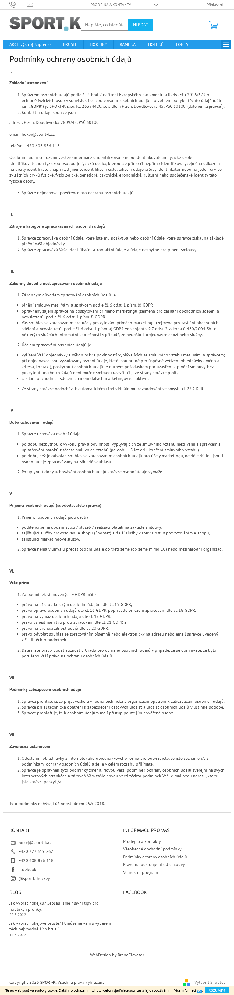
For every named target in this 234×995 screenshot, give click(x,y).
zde (199, 990)
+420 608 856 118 (36, 860)
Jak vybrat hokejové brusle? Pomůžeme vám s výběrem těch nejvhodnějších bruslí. (60, 926)
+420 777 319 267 (36, 851)
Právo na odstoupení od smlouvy (154, 864)
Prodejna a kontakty (110, 4)
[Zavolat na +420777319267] (18, 4)
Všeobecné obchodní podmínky (152, 849)
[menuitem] (30, 44)
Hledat (140, 24)
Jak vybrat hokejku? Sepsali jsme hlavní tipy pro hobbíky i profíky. (54, 906)
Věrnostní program (140, 872)
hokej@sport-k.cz (35, 842)
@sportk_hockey (34, 878)
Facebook (27, 869)
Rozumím (216, 990)
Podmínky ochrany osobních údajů (155, 857)
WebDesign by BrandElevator (117, 955)
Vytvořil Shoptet (209, 982)
